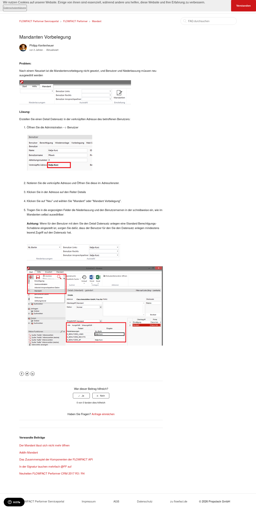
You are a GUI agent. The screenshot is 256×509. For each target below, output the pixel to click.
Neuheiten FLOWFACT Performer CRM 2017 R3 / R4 (52, 473)
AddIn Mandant (28, 452)
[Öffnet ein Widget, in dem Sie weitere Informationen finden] (14, 502)
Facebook (21, 373)
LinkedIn (32, 373)
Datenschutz (145, 501)
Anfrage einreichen (103, 414)
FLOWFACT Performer (75, 21)
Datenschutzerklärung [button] (15, 8)
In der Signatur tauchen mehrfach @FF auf (45, 466)
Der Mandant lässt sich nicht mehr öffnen (44, 445)
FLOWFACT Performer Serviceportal (39, 21)
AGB (116, 501)
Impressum (89, 501)
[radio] (81, 395)
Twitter (27, 373)
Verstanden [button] (243, 5)
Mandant (96, 21)
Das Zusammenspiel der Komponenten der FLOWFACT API (56, 459)
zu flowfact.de (178, 501)
